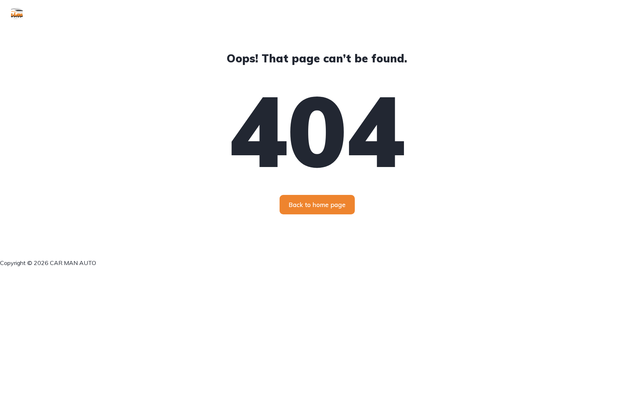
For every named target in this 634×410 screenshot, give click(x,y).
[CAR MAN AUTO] (17, 13)
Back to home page (317, 204)
